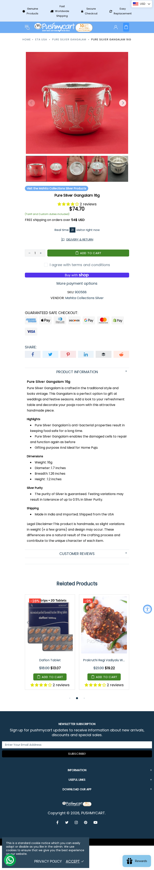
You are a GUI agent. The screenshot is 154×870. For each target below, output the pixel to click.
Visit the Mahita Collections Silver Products (56, 188)
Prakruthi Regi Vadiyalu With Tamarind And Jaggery (104, 660)
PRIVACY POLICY (48, 861)
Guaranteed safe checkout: (51, 312)
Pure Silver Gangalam (69, 39)
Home (26, 39)
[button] (69, 204)
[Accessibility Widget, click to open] (147, 609)
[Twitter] (67, 822)
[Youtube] (95, 822)
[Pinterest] (85, 822)
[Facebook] (58, 822)
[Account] (115, 27)
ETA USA (41, 39)
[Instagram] (76, 822)
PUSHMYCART (64, 27)
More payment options (77, 283)
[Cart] (126, 27)
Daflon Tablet (50, 660)
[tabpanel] (50, 645)
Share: (31, 347)
